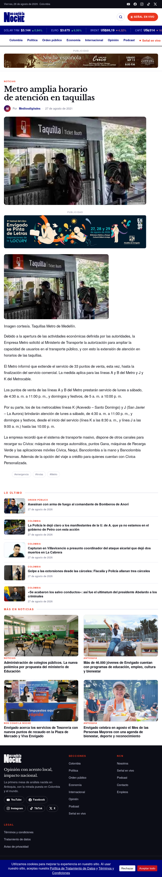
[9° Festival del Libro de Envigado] (75, 231)
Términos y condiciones (18, 832)
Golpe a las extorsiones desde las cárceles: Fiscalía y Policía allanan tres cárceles (89, 571)
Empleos (122, 792)
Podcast (129, 40)
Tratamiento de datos (17, 839)
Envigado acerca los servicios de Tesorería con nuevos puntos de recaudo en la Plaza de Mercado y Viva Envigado (41, 731)
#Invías (39, 474)
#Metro (53, 474)
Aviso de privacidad (16, 846)
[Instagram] (142, 4)
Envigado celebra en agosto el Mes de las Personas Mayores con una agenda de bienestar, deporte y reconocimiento (116, 731)
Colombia (16, 40)
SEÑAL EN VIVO (144, 17)
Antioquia (90, 658)
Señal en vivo (151, 40)
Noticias (10, 81)
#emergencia (21, 474)
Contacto (122, 785)
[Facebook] (135, 4)
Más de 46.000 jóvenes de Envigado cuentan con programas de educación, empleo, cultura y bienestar (119, 666)
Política (32, 40)
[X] (155, 4)
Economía (73, 40)
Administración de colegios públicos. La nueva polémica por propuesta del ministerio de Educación (40, 666)
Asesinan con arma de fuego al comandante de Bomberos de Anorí (78, 504)
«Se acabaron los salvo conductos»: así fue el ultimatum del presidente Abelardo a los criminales (92, 594)
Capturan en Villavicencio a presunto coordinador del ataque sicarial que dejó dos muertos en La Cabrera (89, 550)
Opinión (113, 40)
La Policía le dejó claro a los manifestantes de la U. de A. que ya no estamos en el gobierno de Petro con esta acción (88, 527)
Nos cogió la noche (17, 723)
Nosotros (122, 763)
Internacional (94, 40)
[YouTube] (128, 4)
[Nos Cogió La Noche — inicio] (14, 17)
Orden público (52, 40)
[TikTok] (148, 4)
